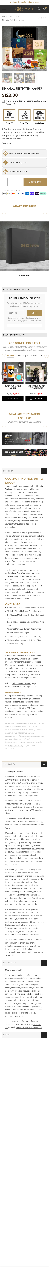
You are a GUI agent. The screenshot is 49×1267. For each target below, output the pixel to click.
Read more (6, 143)
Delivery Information (14, 335)
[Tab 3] (34, 355)
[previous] (3, 373)
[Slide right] (45, 212)
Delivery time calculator (16, 289)
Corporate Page (29, 1021)
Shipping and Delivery (21, 683)
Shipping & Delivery (15, 745)
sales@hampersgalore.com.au (29, 1027)
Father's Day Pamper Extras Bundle (36, 387)
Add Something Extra (18, 162)
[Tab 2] (23, 355)
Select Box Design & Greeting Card (24, 153)
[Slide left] (4, 212)
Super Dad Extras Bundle (13, 387)
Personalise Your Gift (18, 171)
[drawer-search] (39, 8)
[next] (46, 373)
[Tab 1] (10, 355)
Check (34, 313)
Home (4, 16)
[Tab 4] (43, 355)
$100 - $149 (14, 16)
